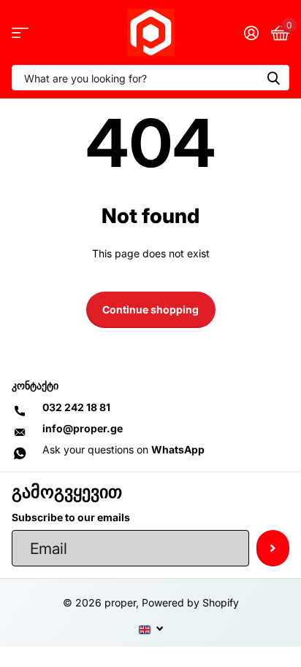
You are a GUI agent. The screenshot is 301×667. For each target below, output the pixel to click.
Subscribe (272, 548)
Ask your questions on (123, 449)
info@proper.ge (82, 428)
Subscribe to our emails (71, 517)
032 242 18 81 (76, 407)
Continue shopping (150, 309)
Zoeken (273, 77)
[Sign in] (251, 32)
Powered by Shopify (190, 602)
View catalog (20, 32)
